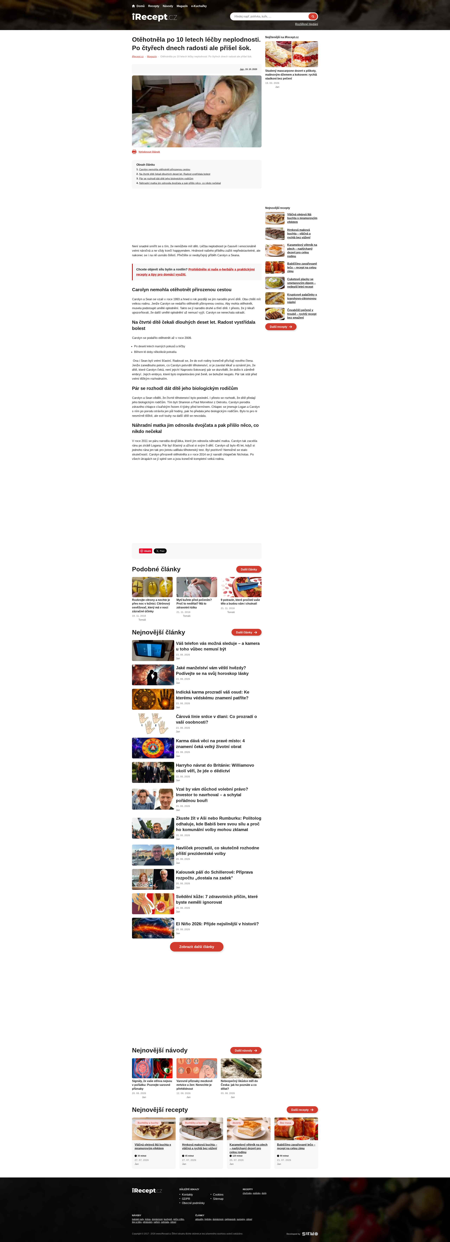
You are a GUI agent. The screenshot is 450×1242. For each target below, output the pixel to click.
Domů (141, 6)
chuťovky (247, 1193)
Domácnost (157, 1219)
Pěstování (147, 1222)
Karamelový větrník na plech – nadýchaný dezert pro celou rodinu (249, 1148)
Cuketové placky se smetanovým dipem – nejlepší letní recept (301, 283)
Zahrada (165, 1222)
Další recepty (278, 326)
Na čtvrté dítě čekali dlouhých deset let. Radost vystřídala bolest (174, 174)
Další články (249, 569)
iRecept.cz (138, 56)
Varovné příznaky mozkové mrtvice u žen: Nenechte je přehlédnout (194, 1085)
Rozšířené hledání (306, 24)
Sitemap (218, 1198)
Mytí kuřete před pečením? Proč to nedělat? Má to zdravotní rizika (194, 603)
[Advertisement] (197, 215)
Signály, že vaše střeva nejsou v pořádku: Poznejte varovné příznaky (152, 1085)
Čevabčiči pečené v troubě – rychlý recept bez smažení (301, 314)
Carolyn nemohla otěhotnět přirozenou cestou (164, 169)
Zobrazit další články (196, 947)
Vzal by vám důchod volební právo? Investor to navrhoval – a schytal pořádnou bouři (212, 795)
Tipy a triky (137, 1222)
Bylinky (208, 1219)
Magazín (182, 6)
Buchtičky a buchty (148, 1122)
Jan (242, 69)
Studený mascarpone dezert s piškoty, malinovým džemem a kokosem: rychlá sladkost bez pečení (291, 74)
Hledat (312, 16)
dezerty (237, 1122)
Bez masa (285, 1122)
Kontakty (187, 1194)
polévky (256, 1193)
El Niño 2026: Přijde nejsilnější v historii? (217, 923)
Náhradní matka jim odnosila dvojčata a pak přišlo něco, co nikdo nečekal (180, 183)
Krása (147, 1219)
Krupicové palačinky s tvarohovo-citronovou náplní (302, 298)
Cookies (218, 1194)
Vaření (157, 1222)
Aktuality (199, 1219)
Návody (168, 6)
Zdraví (173, 1222)
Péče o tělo (178, 1219)
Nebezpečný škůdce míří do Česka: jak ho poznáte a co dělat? (239, 1085)
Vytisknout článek (149, 151)
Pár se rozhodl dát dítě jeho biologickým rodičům (166, 178)
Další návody (243, 1050)
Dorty (264, 1193)
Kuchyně (168, 1219)
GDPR (186, 1198)
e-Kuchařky (199, 6)
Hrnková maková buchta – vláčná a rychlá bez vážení (299, 233)
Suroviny (241, 1219)
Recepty (153, 6)
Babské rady (138, 1219)
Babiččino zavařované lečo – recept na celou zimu (302, 267)
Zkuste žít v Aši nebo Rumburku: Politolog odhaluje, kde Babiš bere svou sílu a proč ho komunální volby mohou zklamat (218, 824)
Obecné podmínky (193, 1203)
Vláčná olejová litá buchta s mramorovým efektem (302, 218)
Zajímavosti (230, 1219)
